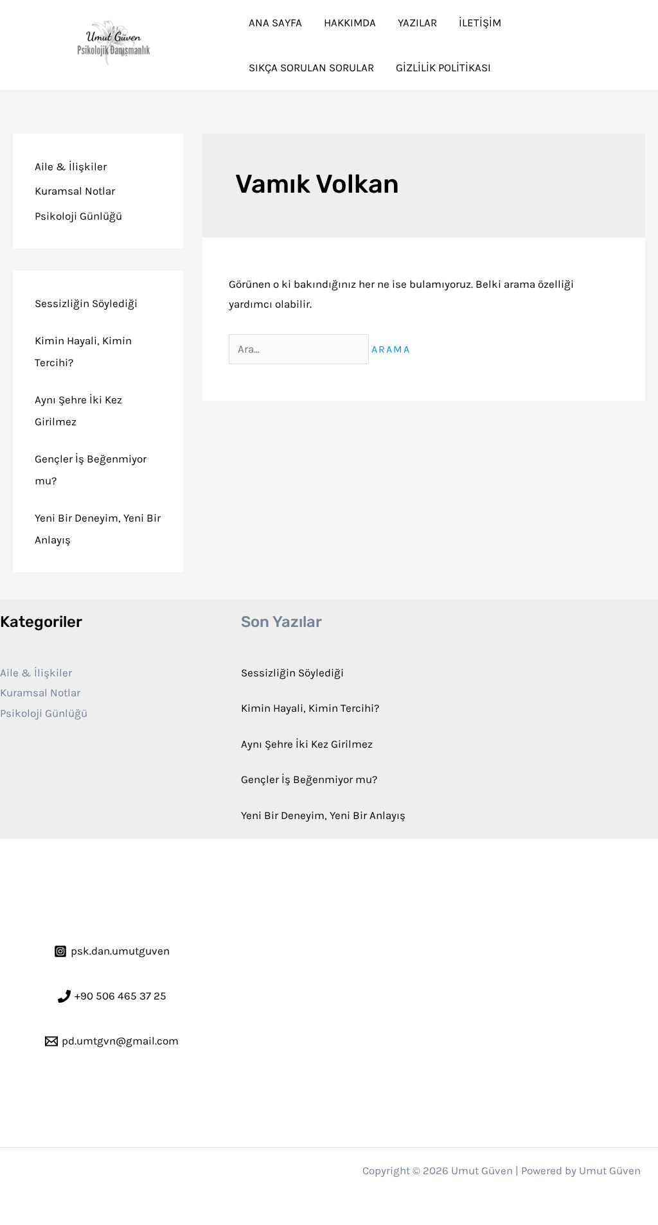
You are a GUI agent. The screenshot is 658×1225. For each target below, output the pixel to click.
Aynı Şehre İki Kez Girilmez (307, 743)
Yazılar (417, 22)
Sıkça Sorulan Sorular (311, 67)
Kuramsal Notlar (75, 190)
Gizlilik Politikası (443, 67)
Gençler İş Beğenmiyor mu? (309, 779)
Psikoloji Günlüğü (78, 215)
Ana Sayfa (275, 22)
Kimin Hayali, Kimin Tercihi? (310, 707)
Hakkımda (350, 22)
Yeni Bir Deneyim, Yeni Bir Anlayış (323, 815)
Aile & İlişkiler (71, 166)
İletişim (480, 22)
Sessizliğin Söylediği (86, 303)
